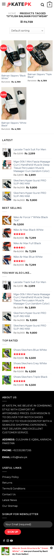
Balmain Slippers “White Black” (13, 124)
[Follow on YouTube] (11, 540)
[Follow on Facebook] (4, 540)
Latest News (9, 500)
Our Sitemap (10, 506)
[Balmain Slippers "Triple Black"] (40, 55)
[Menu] (4, 4)
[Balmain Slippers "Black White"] (13, 56)
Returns (7, 482)
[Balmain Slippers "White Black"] (13, 103)
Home (12, 13)
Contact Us (8, 494)
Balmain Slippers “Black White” (13, 77)
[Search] (42, 4)
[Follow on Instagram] (8, 540)
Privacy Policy (10, 477)
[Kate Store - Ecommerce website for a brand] (19, 4)
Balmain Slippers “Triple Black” (40, 75)
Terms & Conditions (13, 488)
